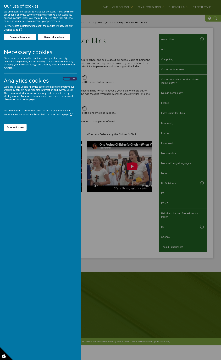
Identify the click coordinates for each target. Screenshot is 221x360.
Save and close (15, 127)
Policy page (63, 114)
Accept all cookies (20, 37)
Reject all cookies (54, 37)
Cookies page (11, 29)
